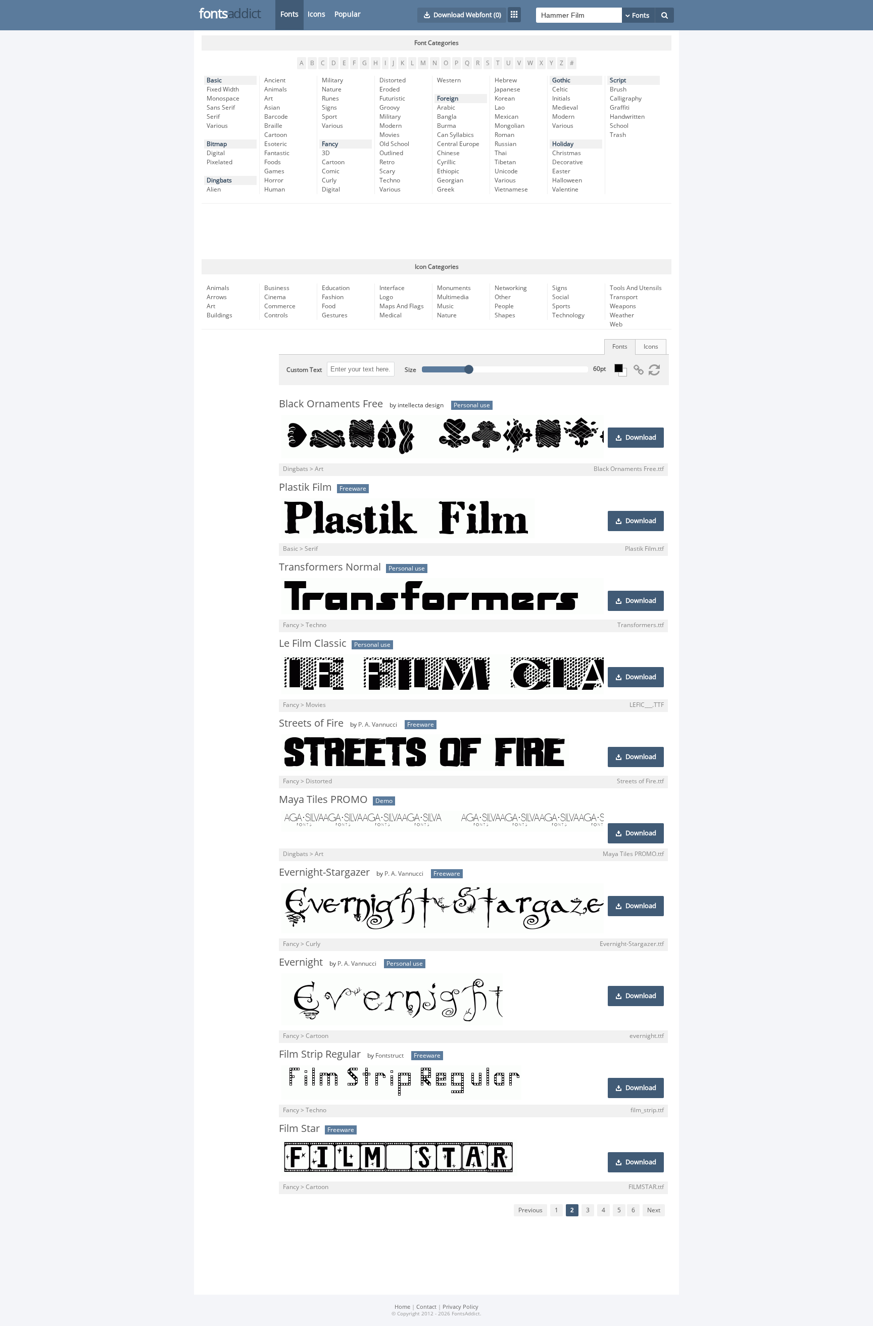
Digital (216, 153)
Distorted (392, 80)
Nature (332, 89)
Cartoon (275, 134)
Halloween (567, 180)
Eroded (389, 89)
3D (326, 153)
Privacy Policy (460, 1307)
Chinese (448, 153)
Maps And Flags (401, 306)
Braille (273, 125)
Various (217, 125)
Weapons (623, 306)
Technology (568, 315)
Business (276, 288)
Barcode (276, 116)
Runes (330, 98)
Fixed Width (223, 89)
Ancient (274, 80)
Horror (273, 180)
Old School (394, 144)
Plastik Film (305, 487)
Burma (446, 125)
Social (560, 297)
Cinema (275, 297)
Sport (329, 116)
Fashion (333, 297)
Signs (329, 107)
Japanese (507, 89)
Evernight (301, 962)
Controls (276, 315)
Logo (386, 297)
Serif (213, 116)
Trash (618, 134)
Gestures (335, 315)
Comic (331, 171)
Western (449, 80)
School (619, 125)
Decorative (567, 162)
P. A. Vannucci (377, 724)
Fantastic (276, 153)
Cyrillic (446, 162)
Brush (618, 89)
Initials (561, 98)
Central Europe (458, 144)
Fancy (330, 144)
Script (618, 80)
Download (640, 438)
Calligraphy (626, 98)
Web (616, 324)
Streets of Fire (311, 723)
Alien (214, 189)
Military (332, 80)
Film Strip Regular (320, 1054)
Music (445, 306)
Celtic (560, 89)
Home (402, 1307)
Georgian (450, 180)
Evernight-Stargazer (324, 872)
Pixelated (219, 162)
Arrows (217, 297)
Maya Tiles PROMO (323, 799)
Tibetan (505, 162)
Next (653, 1210)
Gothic (561, 80)
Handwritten (627, 116)
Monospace (223, 98)
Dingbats (219, 180)
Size (410, 369)
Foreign (447, 98)
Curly (329, 180)
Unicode (506, 171)
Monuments (454, 288)
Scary (387, 171)
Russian (505, 144)
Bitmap (217, 144)
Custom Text (304, 369)
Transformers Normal (330, 567)
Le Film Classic (313, 643)
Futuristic (392, 98)
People (504, 306)
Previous (530, 1210)
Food (328, 306)
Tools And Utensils (636, 288)
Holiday (562, 144)
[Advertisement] (436, 231)
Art (268, 98)
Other (503, 297)
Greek (445, 189)
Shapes (505, 315)
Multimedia (453, 297)
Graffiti (619, 107)
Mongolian (509, 125)
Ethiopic (448, 171)
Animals (275, 89)
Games (274, 171)
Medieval (565, 107)
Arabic (446, 107)
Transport (624, 297)
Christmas (566, 153)
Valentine (565, 189)
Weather (622, 315)
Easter (561, 171)
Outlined (391, 153)
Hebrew (506, 80)
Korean (505, 98)
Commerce (280, 306)
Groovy (389, 107)
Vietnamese (511, 189)
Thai (501, 153)
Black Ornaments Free (331, 404)
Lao (500, 107)
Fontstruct (389, 1055)
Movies (389, 134)
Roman (504, 134)
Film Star (299, 1128)
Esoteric (275, 144)
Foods (272, 162)
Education (336, 288)
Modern (390, 125)
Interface (392, 288)
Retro (387, 162)
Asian (272, 107)
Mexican (506, 116)
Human (274, 189)
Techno (389, 180)
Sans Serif (221, 107)
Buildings (219, 315)
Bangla (447, 116)
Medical (390, 315)
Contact (426, 1307)
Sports (561, 306)
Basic (214, 80)
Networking (511, 288)
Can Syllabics (455, 134)
